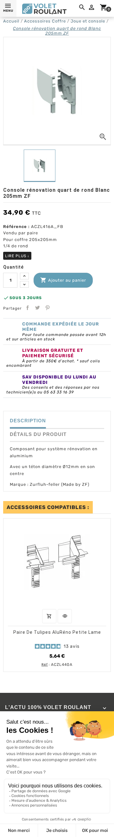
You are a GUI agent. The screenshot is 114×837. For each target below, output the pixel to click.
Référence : (16, 226)
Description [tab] (28, 420)
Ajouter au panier (63, 280)
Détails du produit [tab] (38, 434)
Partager (27, 308)
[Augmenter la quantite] (24, 276)
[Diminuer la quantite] (24, 284)
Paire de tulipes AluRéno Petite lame (57, 631)
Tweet (37, 308)
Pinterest (47, 308)
